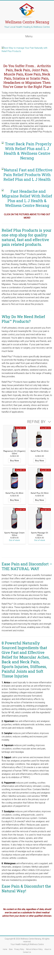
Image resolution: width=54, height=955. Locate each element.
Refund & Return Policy (34, 949)
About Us (47, 949)
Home (5, 949)
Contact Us (27, 952)
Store (10, 949)
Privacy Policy (19, 949)
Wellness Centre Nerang (27, 22)
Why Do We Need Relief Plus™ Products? (23, 319)
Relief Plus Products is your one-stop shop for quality (27, 233)
